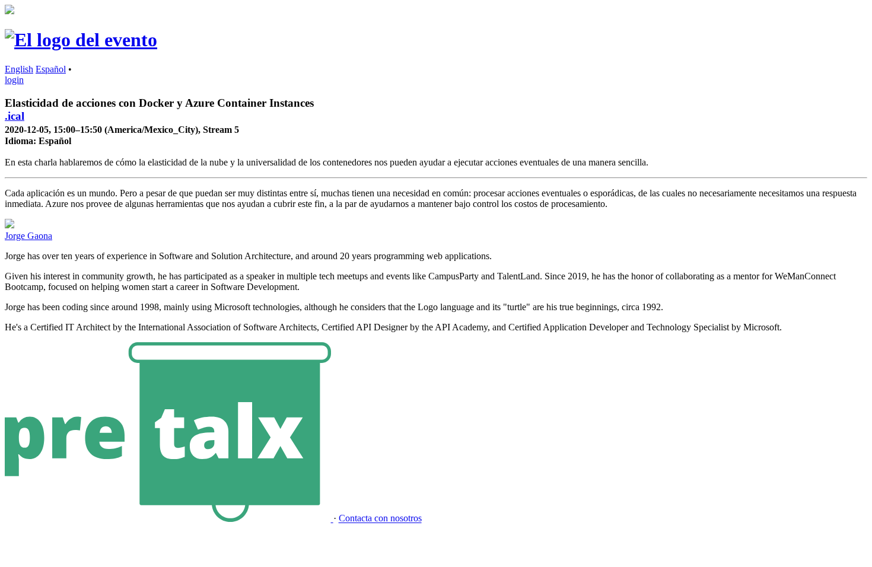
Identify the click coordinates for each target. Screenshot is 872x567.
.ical (14, 116)
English (19, 69)
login (14, 80)
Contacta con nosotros (380, 519)
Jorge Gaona (28, 236)
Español (51, 69)
